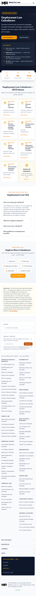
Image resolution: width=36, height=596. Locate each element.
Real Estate (11, 271)
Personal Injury (28, 266)
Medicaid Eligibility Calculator (27, 489)
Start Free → (6, 568)
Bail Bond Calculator (6, 486)
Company (4, 549)
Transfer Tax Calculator (25, 444)
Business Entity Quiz (24, 516)
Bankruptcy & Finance (11, 266)
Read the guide (24, 37)
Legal (3, 553)
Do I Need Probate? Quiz (8, 364)
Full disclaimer (13, 311)
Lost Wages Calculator (7, 449)
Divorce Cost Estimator (7, 430)
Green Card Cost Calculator (26, 453)
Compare (5, 565)
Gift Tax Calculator (6, 378)
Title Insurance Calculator (26, 441)
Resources (5, 544)
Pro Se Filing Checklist (25, 530)
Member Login (9, 572)
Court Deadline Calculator (26, 393)
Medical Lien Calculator (7, 452)
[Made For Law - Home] (4, 584)
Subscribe (28, 344)
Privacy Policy (22, 346)
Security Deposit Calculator (26, 508)
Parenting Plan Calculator (8, 433)
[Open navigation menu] (33, 3)
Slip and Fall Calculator (7, 463)
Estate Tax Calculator (7, 372)
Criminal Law (25, 261)
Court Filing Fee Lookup (25, 524)
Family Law (12, 261)
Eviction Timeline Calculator (26, 502)
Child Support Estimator (7, 424)
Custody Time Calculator (8, 427)
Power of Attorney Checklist (9, 392)
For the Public (6, 540)
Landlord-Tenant (25, 271)
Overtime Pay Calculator (25, 401)
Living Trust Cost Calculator (8, 389)
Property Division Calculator (8, 436)
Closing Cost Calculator (25, 423)
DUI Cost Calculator (6, 499)
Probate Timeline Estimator (8, 398)
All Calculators (19, 275)
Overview (5, 562)
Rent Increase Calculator (25, 505)
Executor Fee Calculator (7, 375)
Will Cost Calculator (6, 411)
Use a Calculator (8, 37)
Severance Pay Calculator (26, 404)
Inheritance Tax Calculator (8, 386)
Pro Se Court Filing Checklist (27, 527)
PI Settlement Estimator (7, 460)
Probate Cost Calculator (7, 395)
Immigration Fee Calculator (26, 455)
